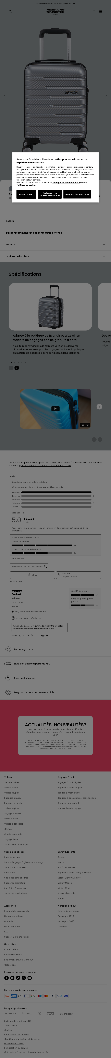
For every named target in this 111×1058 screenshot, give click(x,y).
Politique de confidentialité (66, 182)
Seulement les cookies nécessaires (49, 194)
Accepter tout (26, 194)
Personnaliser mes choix (77, 194)
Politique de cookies (26, 185)
